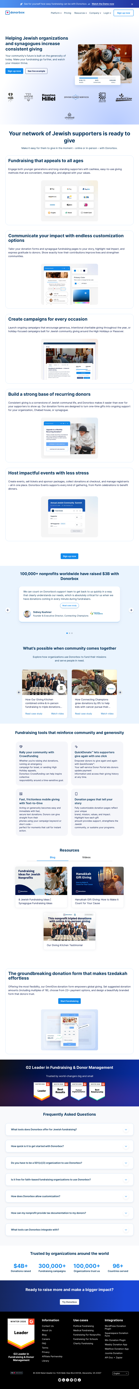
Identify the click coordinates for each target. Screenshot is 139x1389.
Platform (55, 13)
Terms (45, 1347)
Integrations (114, 1320)
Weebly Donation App (116, 1344)
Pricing (67, 13)
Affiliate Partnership (52, 1356)
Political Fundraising (83, 1326)
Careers (46, 1339)
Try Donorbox (69, 1302)
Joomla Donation (113, 1353)
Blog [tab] (52, 857)
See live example (36, 71)
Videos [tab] (86, 857)
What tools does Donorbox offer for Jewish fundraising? (44, 1129)
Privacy (46, 1352)
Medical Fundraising (83, 1330)
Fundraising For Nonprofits (87, 1334)
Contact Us (48, 1326)
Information (50, 1320)
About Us (47, 1330)
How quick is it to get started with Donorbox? (37, 1146)
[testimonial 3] (72, 633)
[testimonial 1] (67, 633)
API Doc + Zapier (113, 1357)
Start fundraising (69, 1001)
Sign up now (123, 13)
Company (94, 13)
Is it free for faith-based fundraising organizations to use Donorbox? (51, 1179)
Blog (44, 1334)
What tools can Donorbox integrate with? (35, 1229)
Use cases (80, 1320)
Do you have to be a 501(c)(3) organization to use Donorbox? (46, 1162)
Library (45, 1360)
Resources (79, 13)
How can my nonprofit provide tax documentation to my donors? (48, 1213)
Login (106, 13)
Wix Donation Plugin (115, 1340)
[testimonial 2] (69, 633)
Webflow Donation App (117, 1348)
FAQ (44, 1343)
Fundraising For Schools (85, 1339)
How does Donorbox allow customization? (35, 1196)
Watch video (57, 713)
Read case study (69, 605)
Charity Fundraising (83, 1343)
